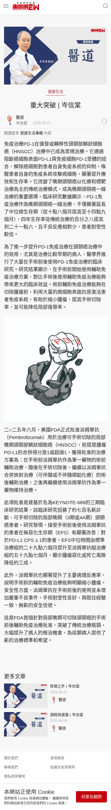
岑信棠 (21, 123)
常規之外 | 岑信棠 (64, 686)
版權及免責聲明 (62, 767)
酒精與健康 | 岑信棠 (66, 715)
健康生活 (55, 91)
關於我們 (11, 758)
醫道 (62, 699)
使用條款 (57, 758)
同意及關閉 (91, 796)
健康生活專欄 (31, 133)
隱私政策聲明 (14, 776)
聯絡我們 (11, 767)
